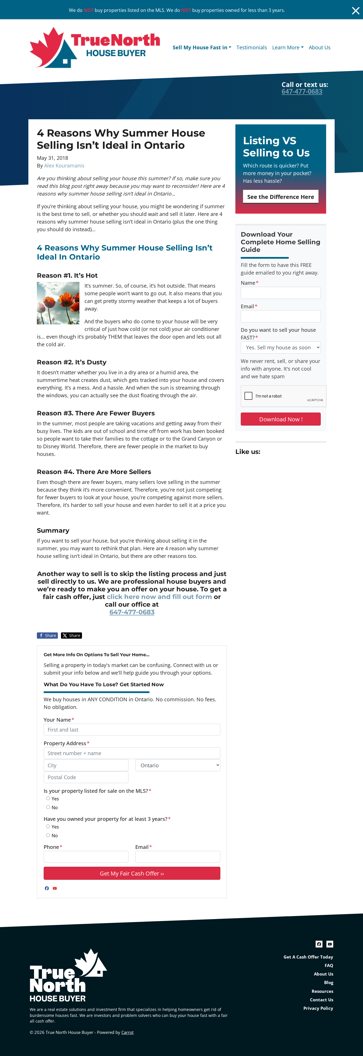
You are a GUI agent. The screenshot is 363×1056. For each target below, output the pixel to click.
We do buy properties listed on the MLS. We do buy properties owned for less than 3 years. (177, 10)
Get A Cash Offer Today (308, 957)
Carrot (127, 1032)
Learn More (285, 47)
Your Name (59, 719)
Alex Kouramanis (64, 165)
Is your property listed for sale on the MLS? (97, 790)
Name (250, 282)
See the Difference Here (280, 197)
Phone (53, 846)
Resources (322, 991)
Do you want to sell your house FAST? (278, 333)
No (55, 807)
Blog (328, 982)
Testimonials (252, 47)
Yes (55, 799)
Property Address (67, 743)
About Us (320, 47)
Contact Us (321, 999)
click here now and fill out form (159, 597)
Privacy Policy (318, 1008)
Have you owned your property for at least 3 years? (107, 818)
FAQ (329, 965)
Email (143, 846)
